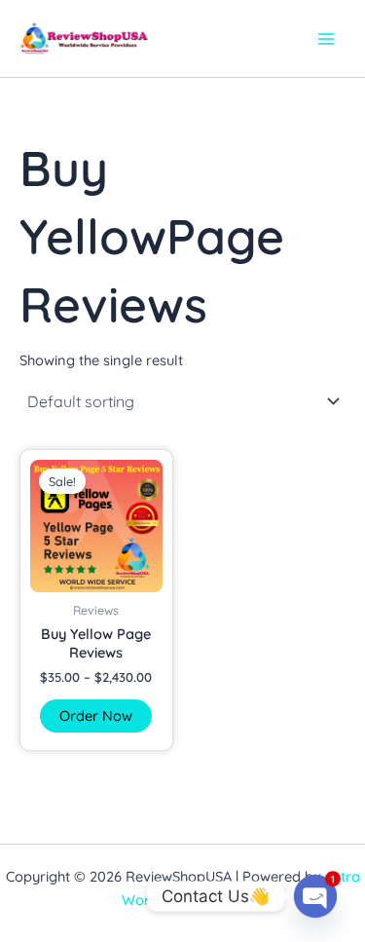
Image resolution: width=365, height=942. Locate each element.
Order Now (95, 715)
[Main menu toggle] (326, 38)
